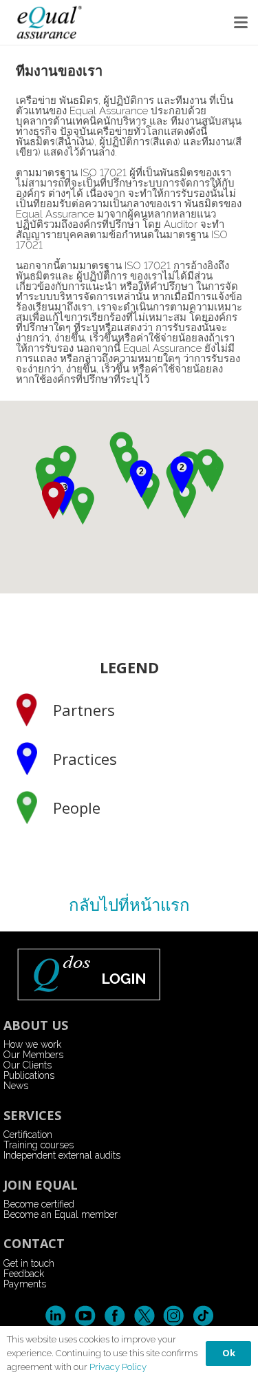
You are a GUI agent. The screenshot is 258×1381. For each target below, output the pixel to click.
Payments (24, 1283)
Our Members (33, 1054)
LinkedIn (55, 1316)
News (15, 1085)
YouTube (85, 1316)
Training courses (38, 1144)
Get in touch (28, 1263)
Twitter (144, 1316)
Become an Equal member (60, 1214)
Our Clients (27, 1065)
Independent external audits (61, 1155)
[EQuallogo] (48, 22)
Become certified (38, 1204)
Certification (27, 1134)
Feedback (23, 1273)
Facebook (114, 1316)
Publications (28, 1075)
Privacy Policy (118, 1367)
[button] (241, 23)
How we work (32, 1044)
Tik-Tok (203, 1316)
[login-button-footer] (129, 974)
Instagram (173, 1316)
